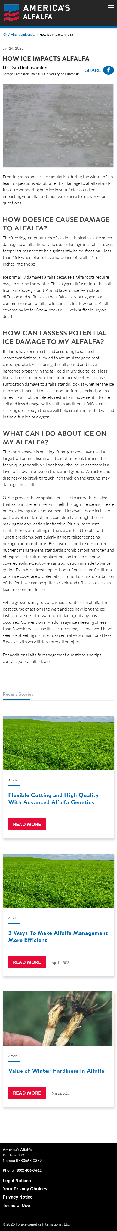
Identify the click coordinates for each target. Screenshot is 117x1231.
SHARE (94, 70)
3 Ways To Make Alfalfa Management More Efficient (58, 936)
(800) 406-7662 (29, 1170)
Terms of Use (16, 1205)
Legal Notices (17, 1180)
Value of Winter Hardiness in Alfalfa (56, 1070)
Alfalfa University (23, 34)
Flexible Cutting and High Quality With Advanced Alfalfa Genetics (53, 798)
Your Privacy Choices (25, 1188)
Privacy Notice (18, 1197)
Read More (27, 824)
